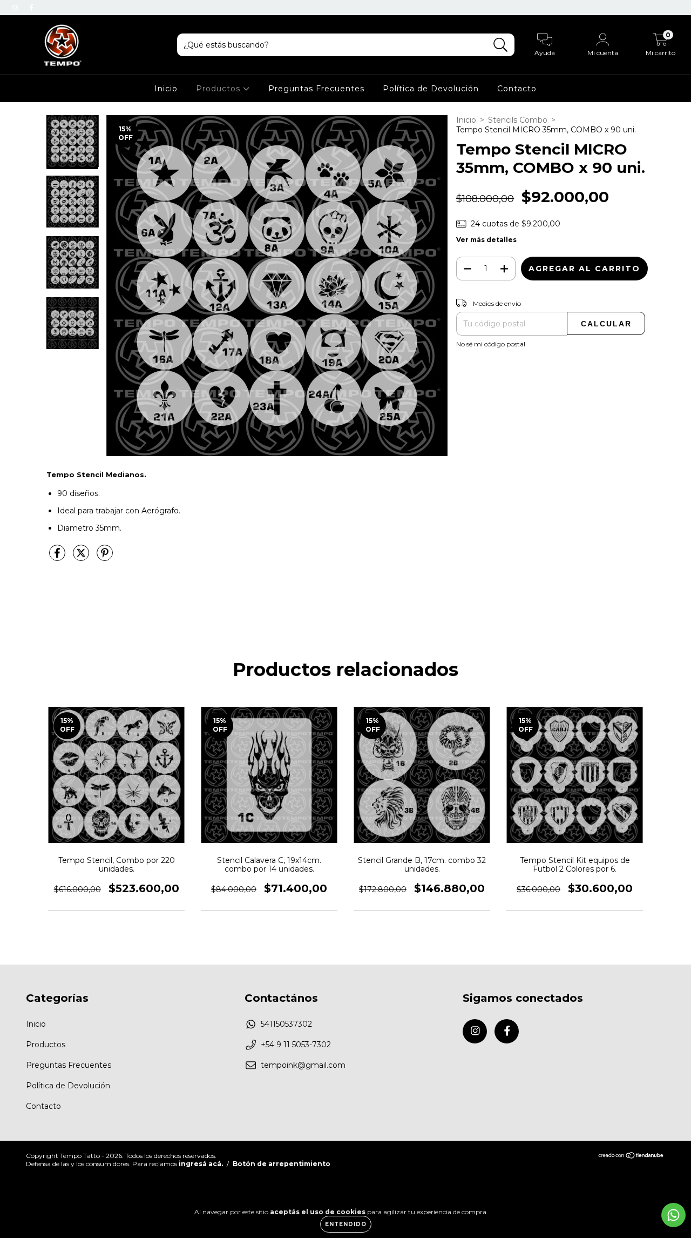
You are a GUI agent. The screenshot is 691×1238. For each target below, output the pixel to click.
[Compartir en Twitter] (82, 557)
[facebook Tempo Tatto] (31, 7)
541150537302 (286, 1024)
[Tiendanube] (631, 1157)
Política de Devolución (431, 88)
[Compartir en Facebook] (58, 557)
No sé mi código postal (490, 344)
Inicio (166, 88)
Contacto (517, 88)
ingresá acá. (201, 1164)
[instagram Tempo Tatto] (16, 7)
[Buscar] (500, 45)
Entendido (346, 1224)
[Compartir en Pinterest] (105, 557)
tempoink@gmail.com (303, 1065)
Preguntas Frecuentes (316, 88)
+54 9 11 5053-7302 (296, 1044)
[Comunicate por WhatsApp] (673, 1215)
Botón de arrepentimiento (281, 1164)
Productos (219, 88)
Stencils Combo (517, 120)
